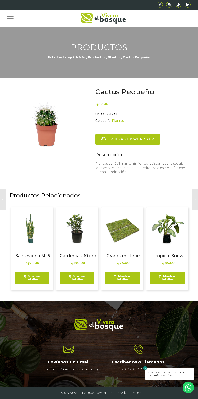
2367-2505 (129, 369)
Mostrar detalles (32, 277)
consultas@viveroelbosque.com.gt (73, 369)
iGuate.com (133, 393)
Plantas (118, 121)
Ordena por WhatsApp (131, 139)
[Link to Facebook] (160, 5)
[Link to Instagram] (169, 5)
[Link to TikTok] (178, 5)
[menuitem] (9, 18)
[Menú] (9, 18)
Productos (99, 47)
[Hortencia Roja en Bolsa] (3, 199)
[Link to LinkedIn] (188, 5)
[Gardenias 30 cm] (195, 199)
